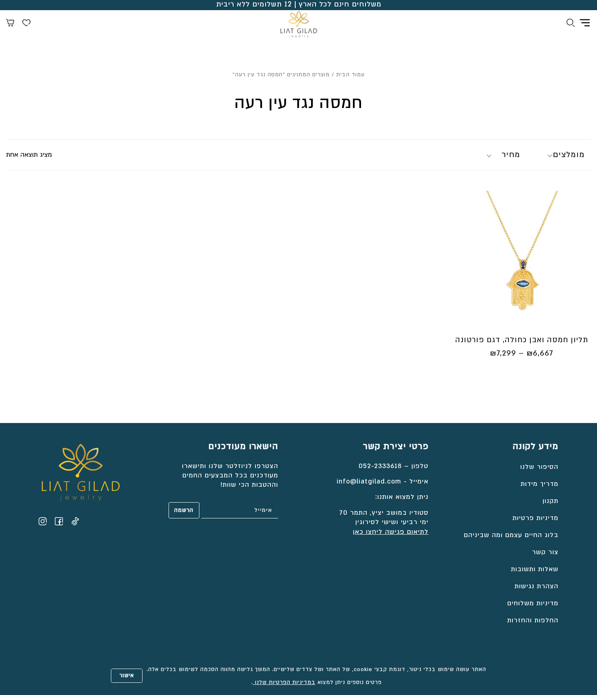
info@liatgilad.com (369, 481)
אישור (126, 675)
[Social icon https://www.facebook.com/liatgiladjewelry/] (59, 521)
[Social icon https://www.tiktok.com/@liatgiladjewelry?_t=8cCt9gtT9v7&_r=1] (75, 521)
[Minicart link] (10, 24)
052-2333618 (380, 466)
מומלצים (569, 154)
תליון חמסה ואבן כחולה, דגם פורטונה (521, 340)
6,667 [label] (539, 353)
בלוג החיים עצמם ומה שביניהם (511, 535)
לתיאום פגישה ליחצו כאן (390, 531)
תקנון (550, 500)
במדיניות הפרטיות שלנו (284, 682)
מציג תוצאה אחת (29, 154)
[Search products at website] (571, 24)
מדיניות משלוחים (532, 603)
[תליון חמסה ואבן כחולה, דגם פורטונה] (521, 260)
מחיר (511, 154)
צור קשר (545, 552)
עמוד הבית (350, 74)
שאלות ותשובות (534, 569)
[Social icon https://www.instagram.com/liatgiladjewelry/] (43, 521)
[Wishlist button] (26, 24)
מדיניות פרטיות (535, 518)
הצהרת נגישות (536, 586)
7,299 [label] (503, 353)
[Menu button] (585, 23)
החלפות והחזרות (532, 620)
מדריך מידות (539, 483)
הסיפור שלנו (539, 466)
